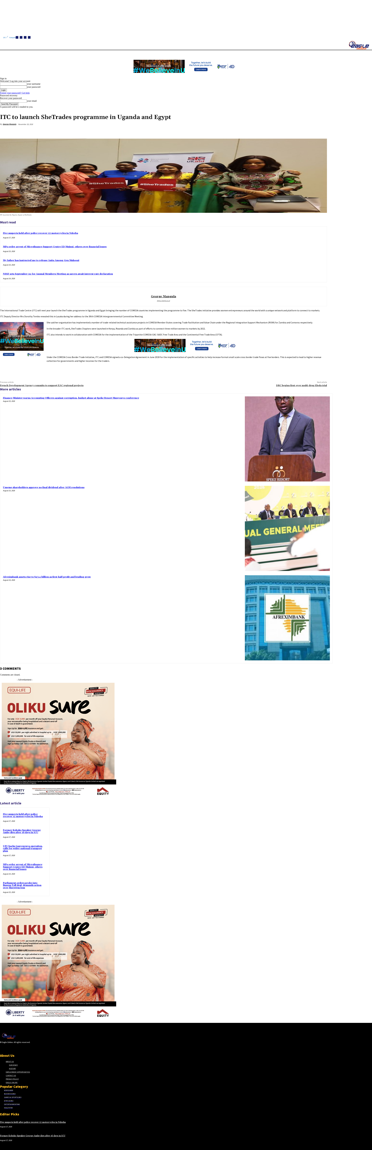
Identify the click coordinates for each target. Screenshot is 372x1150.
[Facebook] (17, 37)
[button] (138, 53)
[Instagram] (21, 37)
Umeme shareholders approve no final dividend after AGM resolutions (43, 487)
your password (33, 87)
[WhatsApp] (311, 131)
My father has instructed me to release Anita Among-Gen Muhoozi (41, 260)
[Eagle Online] (359, 45)
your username (33, 84)
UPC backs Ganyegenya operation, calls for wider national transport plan (23, 848)
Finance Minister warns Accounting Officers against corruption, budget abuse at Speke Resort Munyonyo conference (71, 398)
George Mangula (9, 124)
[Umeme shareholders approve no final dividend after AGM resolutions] (287, 528)
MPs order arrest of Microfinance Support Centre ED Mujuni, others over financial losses (55, 246)
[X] (29, 37)
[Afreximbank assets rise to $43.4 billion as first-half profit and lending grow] (287, 617)
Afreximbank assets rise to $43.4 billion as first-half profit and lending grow (47, 577)
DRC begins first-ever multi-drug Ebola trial (301, 385)
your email (32, 101)
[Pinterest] (301, 131)
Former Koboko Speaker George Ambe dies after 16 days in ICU (22, 831)
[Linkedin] (25, 37)
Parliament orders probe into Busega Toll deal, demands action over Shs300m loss (22, 885)
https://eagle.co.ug (163, 301)
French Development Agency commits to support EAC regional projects (42, 385)
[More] (322, 131)
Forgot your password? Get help (15, 93)
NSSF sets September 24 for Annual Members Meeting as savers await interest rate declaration (58, 274)
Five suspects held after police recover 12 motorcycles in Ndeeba (40, 233)
